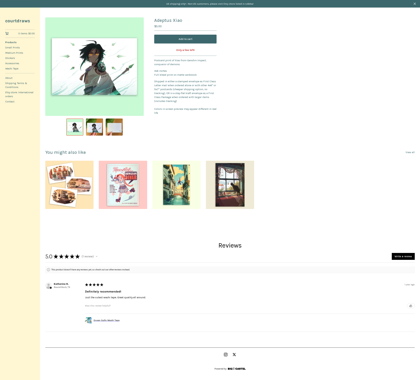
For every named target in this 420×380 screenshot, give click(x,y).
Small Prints (12, 47)
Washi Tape (11, 68)
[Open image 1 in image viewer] (94, 66)
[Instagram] (226, 355)
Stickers (10, 58)
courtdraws (17, 20)
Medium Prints (14, 52)
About (8, 77)
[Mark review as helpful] (411, 305)
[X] (234, 355)
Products (11, 42)
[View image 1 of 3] (74, 127)
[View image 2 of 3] (94, 127)
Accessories (12, 63)
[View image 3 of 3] (114, 127)
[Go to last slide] (49, 67)
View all (410, 152)
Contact (9, 101)
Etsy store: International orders (19, 94)
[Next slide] (139, 67)
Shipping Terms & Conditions (16, 85)
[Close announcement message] (414, 3)
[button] (97, 256)
